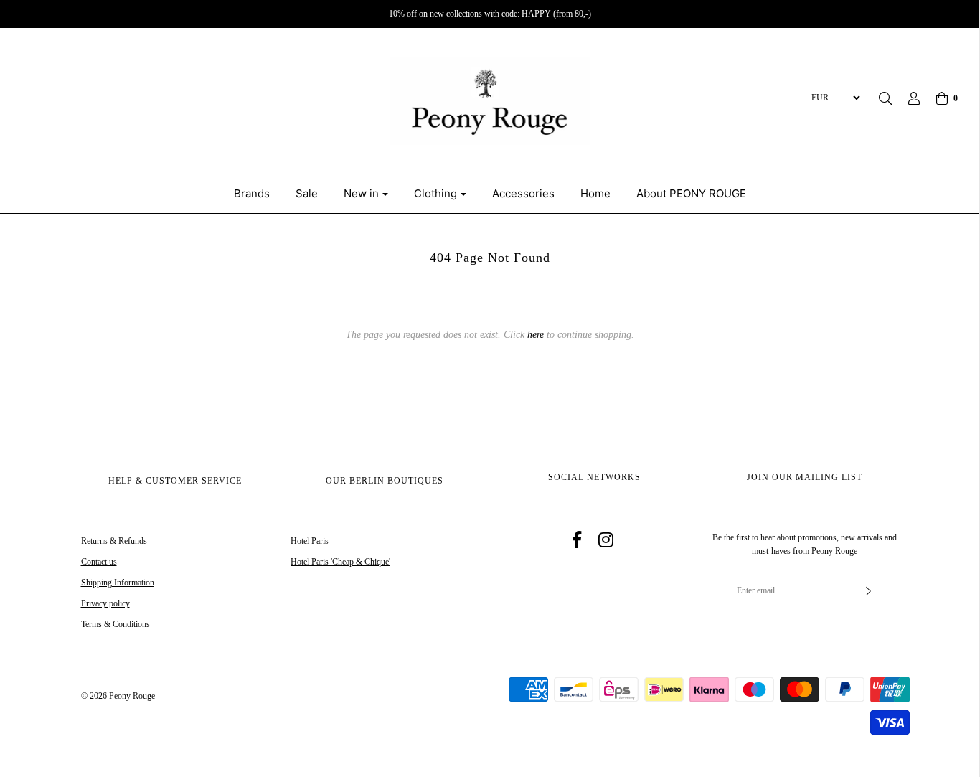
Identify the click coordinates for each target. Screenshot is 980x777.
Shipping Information (117, 583)
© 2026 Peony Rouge (118, 696)
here (535, 334)
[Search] (885, 98)
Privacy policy (105, 603)
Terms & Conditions (115, 624)
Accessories (523, 193)
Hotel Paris (310, 541)
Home (595, 193)
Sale (307, 193)
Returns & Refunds (114, 541)
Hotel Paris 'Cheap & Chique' (340, 562)
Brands (252, 193)
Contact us (99, 562)
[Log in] (907, 98)
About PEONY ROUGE (691, 193)
